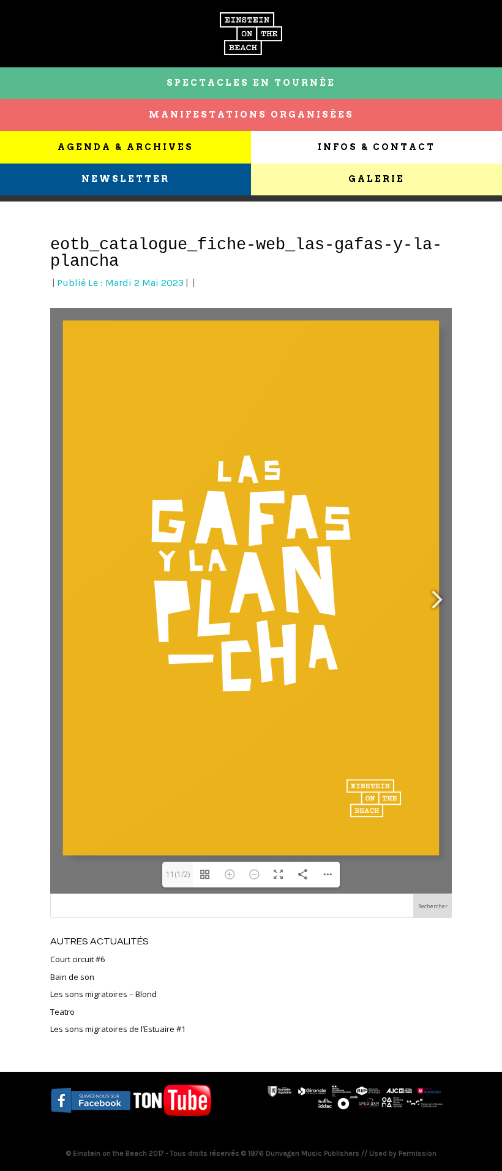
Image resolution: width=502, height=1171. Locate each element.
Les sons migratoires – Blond (103, 994)
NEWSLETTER (125, 179)
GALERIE (376, 179)
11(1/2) (178, 874)
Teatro (62, 1011)
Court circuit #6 (77, 959)
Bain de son (72, 976)
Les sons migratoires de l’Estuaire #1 (117, 1028)
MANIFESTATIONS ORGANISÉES (251, 114)
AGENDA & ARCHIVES (125, 147)
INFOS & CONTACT (376, 147)
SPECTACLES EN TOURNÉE (251, 83)
